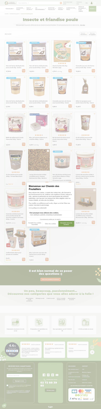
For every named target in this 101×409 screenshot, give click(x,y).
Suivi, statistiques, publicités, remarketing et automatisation (46, 215)
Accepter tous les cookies (66, 223)
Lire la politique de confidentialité (38, 208)
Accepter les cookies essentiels (34, 223)
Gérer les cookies (50, 223)
